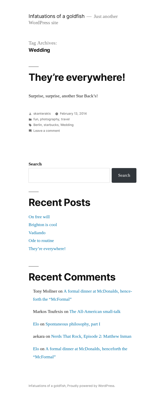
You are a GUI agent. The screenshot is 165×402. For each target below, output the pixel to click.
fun (35, 119)
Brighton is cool (43, 224)
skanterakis (42, 113)
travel (65, 119)
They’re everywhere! (77, 77)
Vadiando (37, 233)
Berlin (37, 125)
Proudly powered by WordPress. (91, 386)
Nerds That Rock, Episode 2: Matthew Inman (91, 336)
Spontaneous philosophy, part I (72, 324)
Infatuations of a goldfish (57, 16)
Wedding (67, 125)
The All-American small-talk (95, 311)
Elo (36, 324)
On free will (39, 217)
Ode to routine (41, 240)
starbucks (51, 125)
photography (49, 119)
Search (35, 164)
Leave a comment (46, 131)
